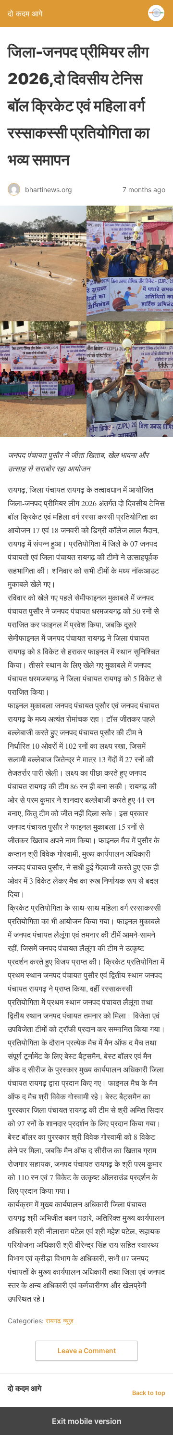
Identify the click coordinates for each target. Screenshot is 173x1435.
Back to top (148, 1392)
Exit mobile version (87, 1421)
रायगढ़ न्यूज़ (60, 1321)
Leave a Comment (87, 1350)
